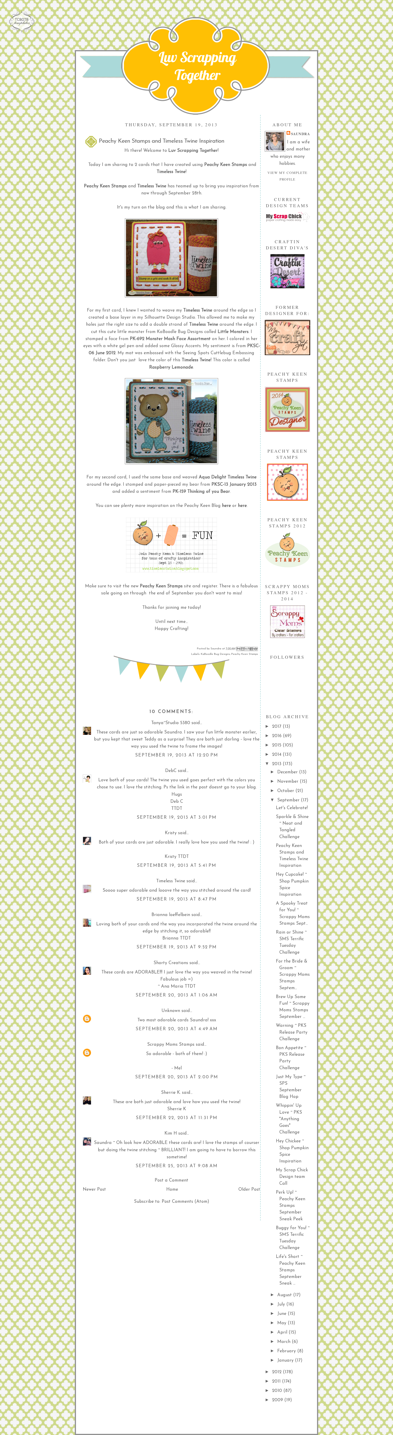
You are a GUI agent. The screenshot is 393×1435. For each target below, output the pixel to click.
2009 (278, 1400)
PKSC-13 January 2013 (234, 484)
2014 (277, 754)
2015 (277, 745)
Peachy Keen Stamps (161, 586)
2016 (277, 736)
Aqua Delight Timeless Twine (228, 477)
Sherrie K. (171, 1092)
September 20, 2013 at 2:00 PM (176, 1077)
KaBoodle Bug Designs (215, 654)
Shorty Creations (171, 963)
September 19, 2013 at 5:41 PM (176, 865)
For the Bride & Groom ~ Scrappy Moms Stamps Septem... (293, 974)
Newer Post (94, 1189)
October (286, 791)
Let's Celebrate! (292, 808)
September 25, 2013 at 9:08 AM (177, 1166)
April (283, 1332)
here (226, 505)
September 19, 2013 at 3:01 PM (177, 817)
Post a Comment (171, 1180)
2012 (277, 1372)
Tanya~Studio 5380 (170, 723)
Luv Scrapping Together (197, 66)
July (281, 1304)
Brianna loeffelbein (170, 915)
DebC (170, 771)
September (289, 800)
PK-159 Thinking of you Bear (201, 491)
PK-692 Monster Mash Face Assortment (170, 339)
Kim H (170, 1133)
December (288, 772)
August (285, 1295)
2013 (277, 764)
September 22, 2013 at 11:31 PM (176, 1118)
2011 (277, 1381)
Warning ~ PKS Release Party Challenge (291, 1032)
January (286, 1360)
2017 (277, 726)
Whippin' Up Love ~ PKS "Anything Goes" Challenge (289, 1119)
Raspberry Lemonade (171, 367)
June (282, 1313)
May (282, 1323)
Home (172, 1189)
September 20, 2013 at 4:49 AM (177, 1029)
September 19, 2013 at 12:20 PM (176, 755)
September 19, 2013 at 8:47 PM (176, 899)
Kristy (171, 833)
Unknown (170, 1011)
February (287, 1351)
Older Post (249, 1189)
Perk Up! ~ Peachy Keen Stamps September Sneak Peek (290, 1205)
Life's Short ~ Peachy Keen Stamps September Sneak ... (290, 1270)
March (284, 1342)
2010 (277, 1391)
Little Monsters (233, 332)
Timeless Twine (203, 324)
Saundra (300, 133)
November (288, 781)
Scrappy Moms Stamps (170, 1044)
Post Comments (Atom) (185, 1201)
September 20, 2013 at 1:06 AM (177, 995)
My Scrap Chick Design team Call (292, 1177)
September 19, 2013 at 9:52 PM (176, 947)
